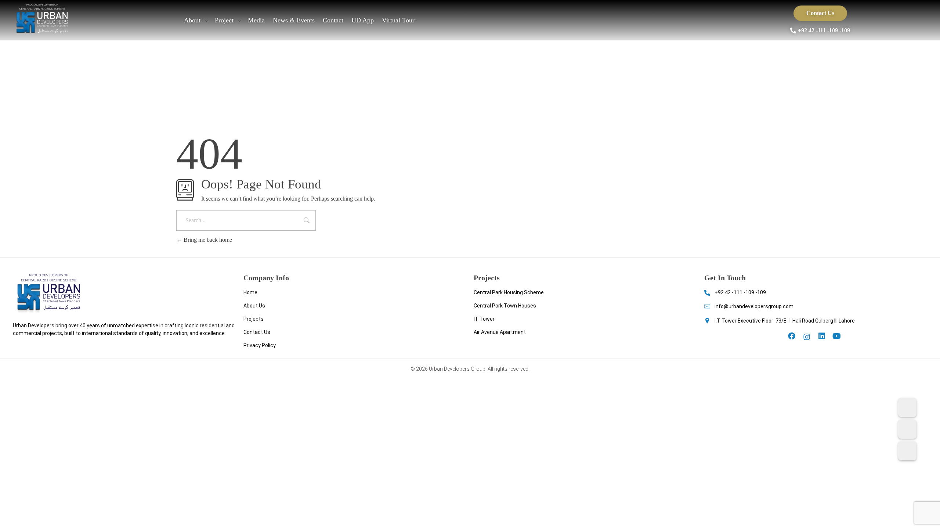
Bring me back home (207, 240)
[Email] (907, 450)
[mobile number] (907, 407)
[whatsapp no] (907, 429)
